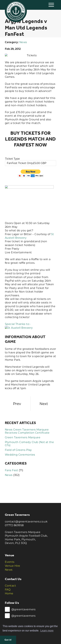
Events (9, 561)
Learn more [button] (47, 630)
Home (9, 593)
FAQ (7, 589)
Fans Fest (11, 470)
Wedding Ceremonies (20, 454)
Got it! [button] (8, 639)
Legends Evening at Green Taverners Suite (17, 404)
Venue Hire (12, 565)
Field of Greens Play (18, 450)
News (23, 42)
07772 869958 (14, 525)
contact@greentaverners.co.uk (26, 521)
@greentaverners (23, 609)
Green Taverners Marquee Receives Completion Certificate (27, 431)
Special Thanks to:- (18, 324)
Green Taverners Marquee (22, 437)
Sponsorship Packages (44, 404)
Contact (10, 585)
